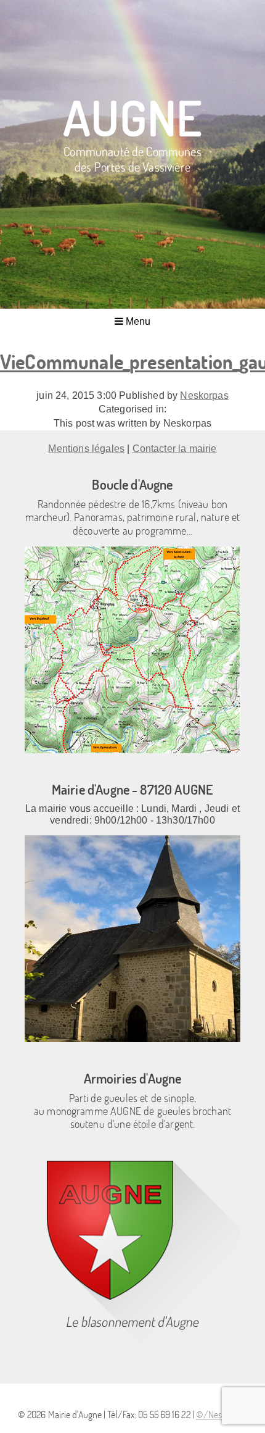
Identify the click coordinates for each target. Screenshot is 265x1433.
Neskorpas (204, 395)
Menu (137, 321)
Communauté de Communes (132, 158)
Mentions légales (86, 448)
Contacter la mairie (174, 448)
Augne (132, 117)
